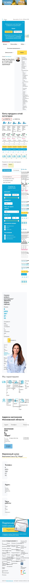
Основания (18, 543)
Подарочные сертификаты (10, 557)
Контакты (4, 546)
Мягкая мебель (13, 44)
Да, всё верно (9, 31)
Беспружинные (15, 561)
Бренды (22, 52)
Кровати (13, 558)
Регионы (4, 575)
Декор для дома (9, 52)
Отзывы (4, 548)
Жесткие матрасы (18, 559)
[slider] (4, 198)
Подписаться (10, 530)
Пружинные (14, 563)
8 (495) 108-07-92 (13, 438)
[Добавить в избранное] (6, 152)
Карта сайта (3, 568)
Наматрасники (14, 549)
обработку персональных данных (11, 535)
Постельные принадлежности (13, 48)
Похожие (3, 138)
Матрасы (13, 543)
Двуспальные (19, 561)
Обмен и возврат (9, 546)
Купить (4, 149)
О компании (4, 544)
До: (13, 194)
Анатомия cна (9, 580)
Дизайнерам (10, 564)
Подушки (13, 552)
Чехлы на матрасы (18, 550)
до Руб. (7, 119)
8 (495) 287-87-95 (6, 313)
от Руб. (16, 119)
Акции (8, 543)
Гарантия (9, 548)
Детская (5, 44)
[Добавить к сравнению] (3, 152)
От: (5, 194)
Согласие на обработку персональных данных (5, 563)
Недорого (10, 164)
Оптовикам (9, 566)
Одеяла (18, 552)
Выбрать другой (17, 31)
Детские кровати (18, 555)
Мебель (22, 44)
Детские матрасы (13, 546)
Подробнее (5, 146)
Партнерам (4, 550)
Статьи (8, 554)
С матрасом (5, 164)
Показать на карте (8, 446)
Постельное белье (14, 555)
